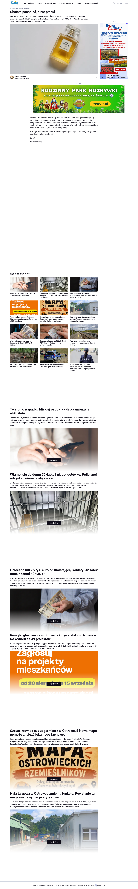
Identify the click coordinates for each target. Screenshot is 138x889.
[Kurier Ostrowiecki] (16, 3)
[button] (119, 3)
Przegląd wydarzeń (91, 3)
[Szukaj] (114, 3)
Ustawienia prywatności (85, 885)
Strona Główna (28, 3)
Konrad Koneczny (20, 76)
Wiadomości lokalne (65, 3)
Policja (39, 3)
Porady (78, 3)
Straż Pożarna (50, 3)
